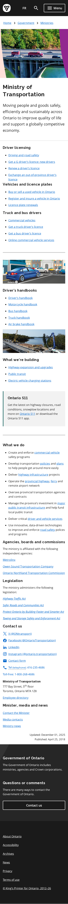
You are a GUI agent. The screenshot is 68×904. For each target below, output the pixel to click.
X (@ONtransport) (20, 634)
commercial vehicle (47, 452)
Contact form (17, 661)
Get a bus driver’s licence (24, 233)
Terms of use (11, 880)
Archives (8, 854)
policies (45, 463)
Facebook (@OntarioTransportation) (32, 640)
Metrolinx (9, 560)
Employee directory (15, 698)
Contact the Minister (16, 713)
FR (24, 8)
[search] (36, 8)
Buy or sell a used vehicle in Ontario (31, 192)
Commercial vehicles (21, 220)
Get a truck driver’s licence (25, 227)
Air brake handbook (21, 324)
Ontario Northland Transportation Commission (34, 573)
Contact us (34, 805)
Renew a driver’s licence (24, 168)
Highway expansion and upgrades (30, 367)
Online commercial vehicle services (31, 240)
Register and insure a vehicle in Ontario (34, 198)
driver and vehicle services (45, 519)
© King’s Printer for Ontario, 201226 (27, 888)
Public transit (17, 374)
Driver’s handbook (20, 298)
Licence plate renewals (23, 205)
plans (60, 463)
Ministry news (12, 726)
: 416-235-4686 (26, 667)
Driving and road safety (23, 155)
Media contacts (13, 719)
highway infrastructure (33, 474)
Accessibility (11, 845)
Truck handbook (19, 318)
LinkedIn (13, 647)
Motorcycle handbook (22, 304)
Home (7, 23)
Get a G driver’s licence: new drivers (31, 162)
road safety (47, 530)
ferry (54, 481)
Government (26, 23)
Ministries (46, 23)
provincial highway (37, 481)
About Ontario (12, 836)
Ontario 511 (27, 414)
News (6, 862)
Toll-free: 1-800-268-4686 (19, 674)
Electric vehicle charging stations (29, 380)
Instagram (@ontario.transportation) (32, 654)
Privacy (7, 871)
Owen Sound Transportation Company (28, 566)
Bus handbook (17, 311)
